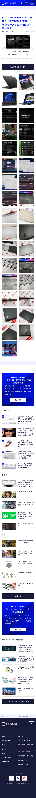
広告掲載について (23, 760)
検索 (20, 3)
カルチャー (5, 753)
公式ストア (5, 762)
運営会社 (20, 736)
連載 (3, 736)
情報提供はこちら (23, 764)
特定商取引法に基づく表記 (25, 756)
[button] (4, 48)
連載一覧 (18, 596)
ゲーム (4, 749)
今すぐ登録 (18, 400)
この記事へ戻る (18, 67)
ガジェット (5, 744)
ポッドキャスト (7, 757)
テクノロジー (6, 740)
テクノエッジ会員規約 (24, 751)
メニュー (26, 3)
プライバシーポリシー (24, 740)
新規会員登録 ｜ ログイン (32, 3)
